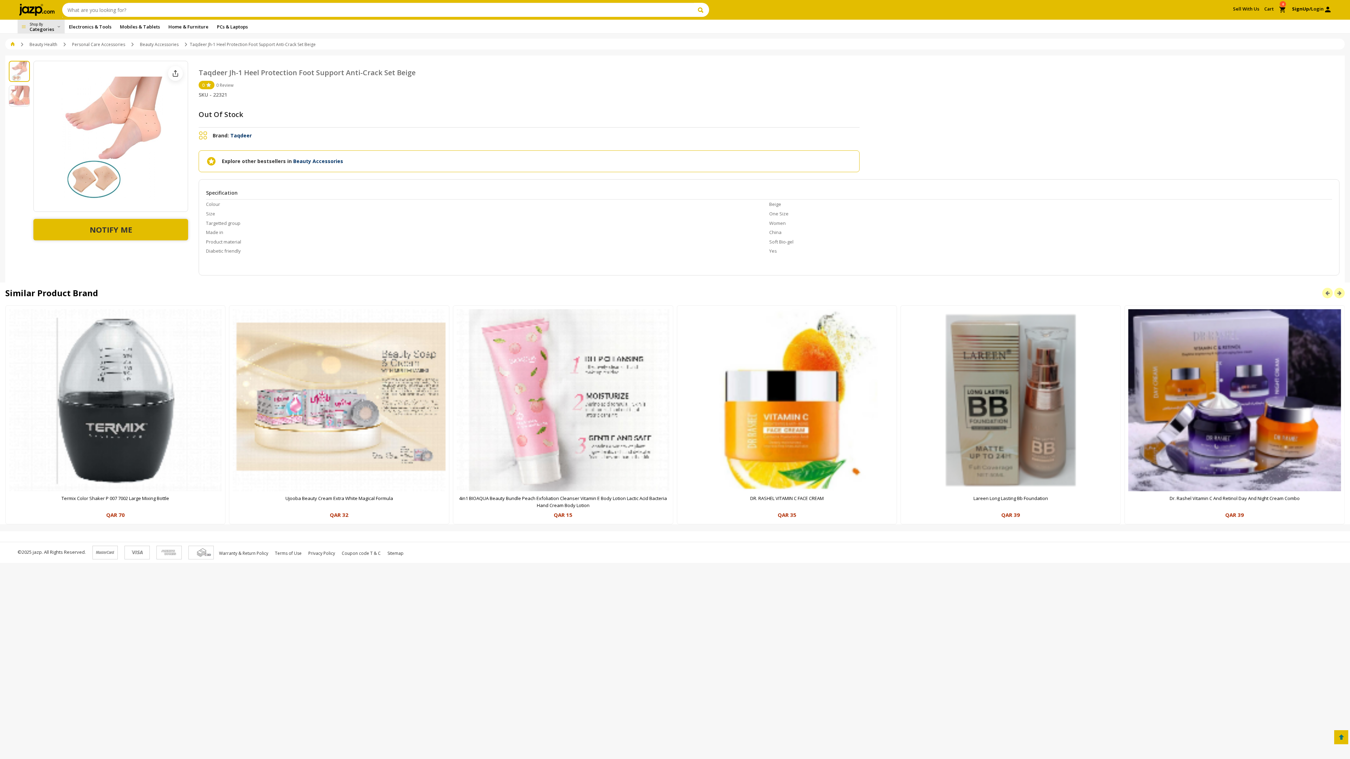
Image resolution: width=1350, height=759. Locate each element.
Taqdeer (241, 135)
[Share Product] (175, 73)
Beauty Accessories (159, 44)
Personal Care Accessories (98, 44)
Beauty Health (43, 44)
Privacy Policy (321, 553)
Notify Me (111, 229)
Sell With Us (1246, 9)
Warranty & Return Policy (243, 553)
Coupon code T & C (361, 553)
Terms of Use (288, 553)
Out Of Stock (221, 114)
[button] (13, 44)
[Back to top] (1341, 737)
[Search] (701, 10)
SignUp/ (1301, 9)
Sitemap (395, 553)
